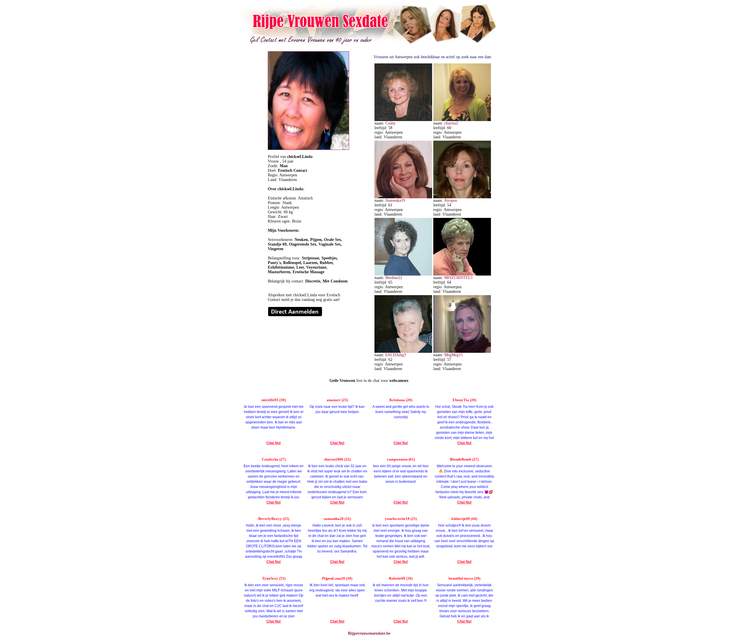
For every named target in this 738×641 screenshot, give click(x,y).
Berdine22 (393, 278)
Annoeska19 (395, 200)
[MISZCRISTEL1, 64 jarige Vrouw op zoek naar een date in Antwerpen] (462, 274)
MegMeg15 (453, 355)
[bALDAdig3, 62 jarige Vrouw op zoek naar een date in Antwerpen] (403, 351)
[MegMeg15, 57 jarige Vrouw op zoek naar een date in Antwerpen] (462, 351)
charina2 (451, 123)
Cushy (390, 123)
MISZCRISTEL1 (458, 278)
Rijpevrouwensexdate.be (369, 633)
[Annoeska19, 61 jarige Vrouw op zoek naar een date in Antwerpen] (403, 197)
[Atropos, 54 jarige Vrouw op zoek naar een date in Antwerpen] (462, 197)
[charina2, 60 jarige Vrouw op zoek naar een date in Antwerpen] (462, 120)
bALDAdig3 (395, 355)
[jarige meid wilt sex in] (295, 315)
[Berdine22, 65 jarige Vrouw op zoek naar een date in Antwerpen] (403, 274)
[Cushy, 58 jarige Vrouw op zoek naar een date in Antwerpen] (403, 120)
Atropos (450, 200)
